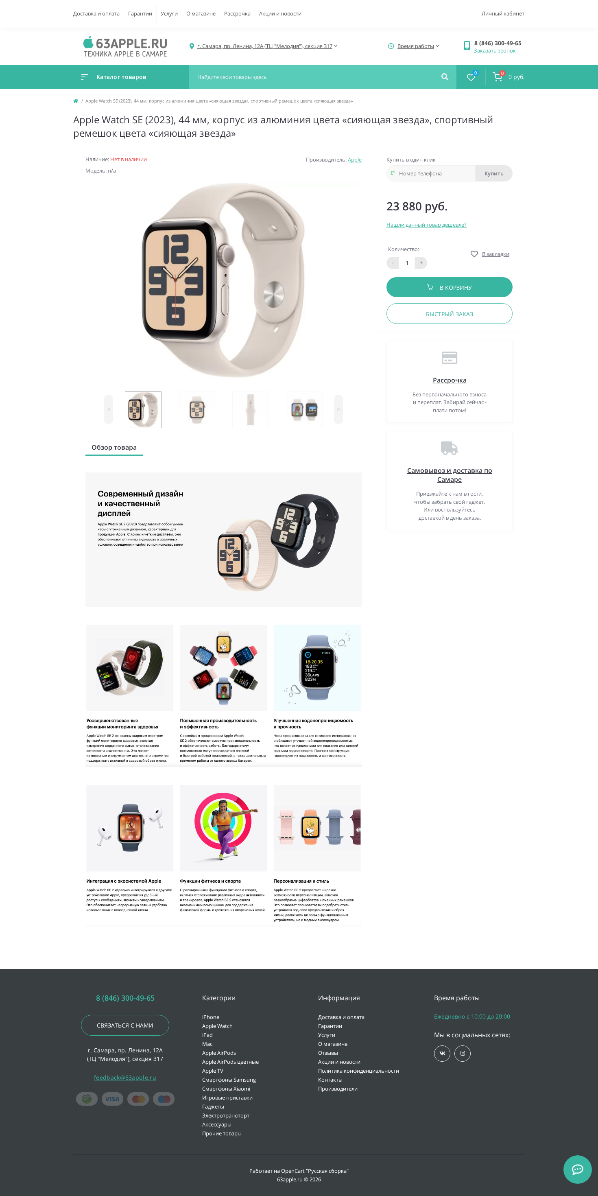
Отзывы (328, 1052)
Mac (207, 1043)
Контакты (330, 1079)
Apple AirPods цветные (230, 1061)
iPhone (210, 1017)
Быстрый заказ (449, 314)
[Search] (444, 77)
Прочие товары (222, 1133)
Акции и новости (280, 13)
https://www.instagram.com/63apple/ (462, 1053)
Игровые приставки (227, 1097)
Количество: (403, 249)
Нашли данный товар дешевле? (426, 224)
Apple (355, 159)
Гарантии (140, 13)
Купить (494, 173)
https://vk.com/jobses (442, 1053)
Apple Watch (217, 1026)
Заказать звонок (495, 50)
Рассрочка (237, 13)
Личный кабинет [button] (503, 13)
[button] (499, 43)
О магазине (201, 13)
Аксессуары (216, 1124)
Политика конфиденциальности (358, 1070)
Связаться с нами (125, 1025)
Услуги (169, 13)
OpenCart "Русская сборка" (315, 1170)
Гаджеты (213, 1106)
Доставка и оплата (96, 13)
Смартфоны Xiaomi (226, 1088)
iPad (207, 1035)
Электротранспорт (225, 1115)
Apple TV (212, 1070)
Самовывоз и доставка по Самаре (449, 475)
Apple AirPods (219, 1052)
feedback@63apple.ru (125, 1077)
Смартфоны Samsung (229, 1079)
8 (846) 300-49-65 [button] (125, 998)
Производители (338, 1088)
